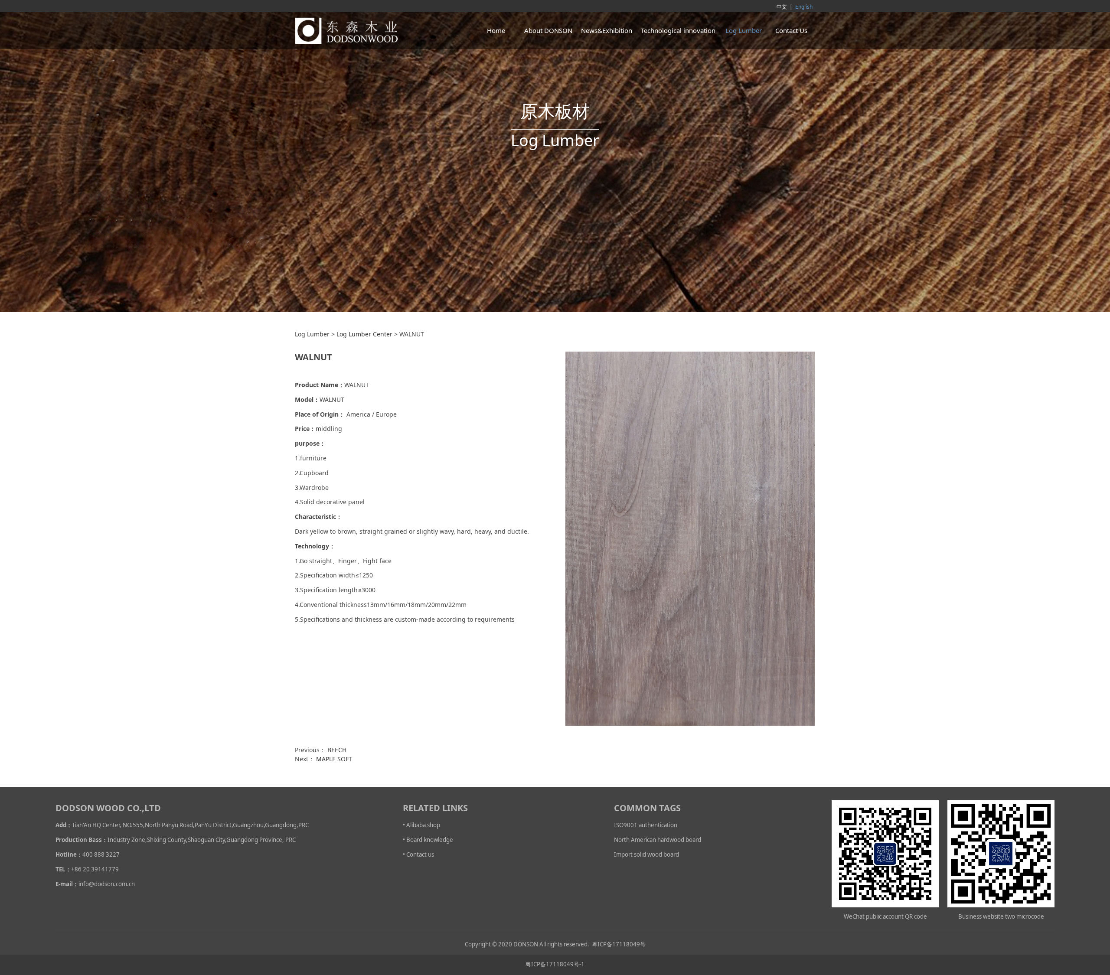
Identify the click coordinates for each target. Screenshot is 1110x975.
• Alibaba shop (421, 825)
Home (496, 30)
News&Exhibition (606, 30)
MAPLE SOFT (334, 759)
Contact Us (791, 30)
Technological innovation (678, 30)
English (804, 6)
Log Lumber (743, 30)
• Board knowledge (428, 840)
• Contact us (418, 854)
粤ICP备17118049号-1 (555, 964)
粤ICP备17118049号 (619, 944)
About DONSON (548, 30)
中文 (782, 6)
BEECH (336, 750)
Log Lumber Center (364, 334)
